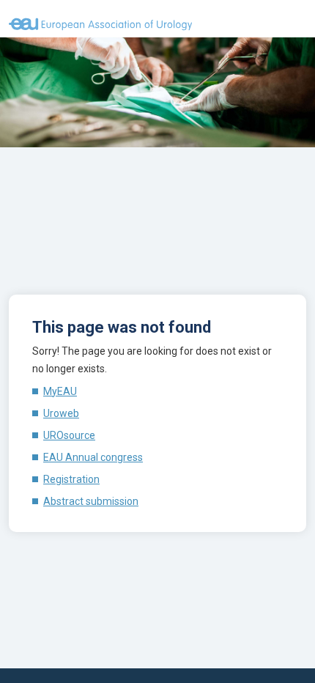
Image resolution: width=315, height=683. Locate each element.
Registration (71, 479)
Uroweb (61, 413)
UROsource (69, 435)
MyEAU (60, 391)
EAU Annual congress (93, 457)
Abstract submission (90, 501)
